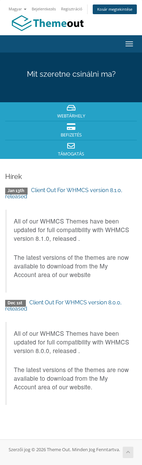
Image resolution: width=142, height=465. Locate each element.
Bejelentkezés (44, 8)
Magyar (16, 8)
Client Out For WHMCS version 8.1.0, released (63, 193)
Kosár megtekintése (114, 9)
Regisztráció (71, 8)
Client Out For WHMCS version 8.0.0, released (63, 305)
